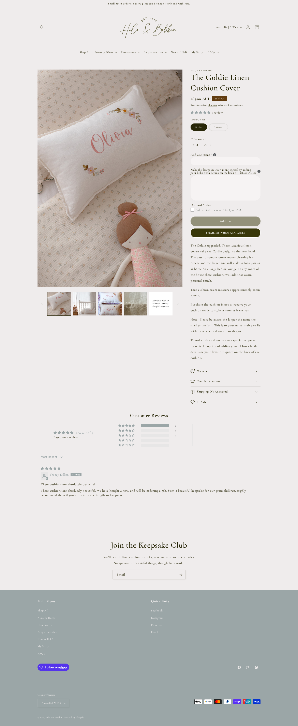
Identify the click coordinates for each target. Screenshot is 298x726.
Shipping (212, 104)
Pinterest (156, 625)
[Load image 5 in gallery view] (161, 303)
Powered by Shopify (73, 717)
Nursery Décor (47, 618)
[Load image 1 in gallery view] (59, 303)
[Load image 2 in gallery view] (84, 303)
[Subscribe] (180, 574)
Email (154, 632)
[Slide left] (42, 303)
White (201, 128)
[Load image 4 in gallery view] (135, 303)
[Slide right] (178, 303)
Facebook (157, 610)
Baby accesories (47, 632)
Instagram (157, 618)
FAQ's (41, 653)
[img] (51, 468)
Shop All (43, 610)
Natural (220, 128)
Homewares (45, 625)
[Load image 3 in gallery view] (110, 303)
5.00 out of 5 (84, 433)
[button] (42, 27)
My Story (43, 646)
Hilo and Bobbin (54, 717)
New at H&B (45, 639)
